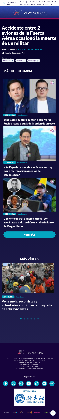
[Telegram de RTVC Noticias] (44, 383)
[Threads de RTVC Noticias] (52, 383)
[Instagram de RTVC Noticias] (21, 383)
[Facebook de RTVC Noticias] (5, 383)
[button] (21, 318)
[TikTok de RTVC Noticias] (36, 383)
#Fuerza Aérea (35, 49)
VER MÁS (29, 234)
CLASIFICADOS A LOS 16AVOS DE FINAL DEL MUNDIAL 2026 (26, 4)
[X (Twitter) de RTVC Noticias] (13, 383)
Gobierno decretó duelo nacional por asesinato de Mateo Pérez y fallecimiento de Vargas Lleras (28, 222)
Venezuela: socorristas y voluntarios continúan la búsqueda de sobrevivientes (27, 305)
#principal (22, 49)
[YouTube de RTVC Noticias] (28, 383)
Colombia (9, 115)
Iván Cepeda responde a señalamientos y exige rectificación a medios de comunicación (28, 171)
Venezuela (8, 297)
